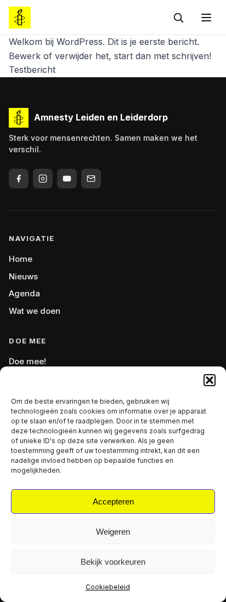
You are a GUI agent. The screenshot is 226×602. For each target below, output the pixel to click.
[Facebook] (19, 178)
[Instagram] (43, 178)
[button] (209, 380)
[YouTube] (67, 178)
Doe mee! (27, 361)
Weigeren (113, 531)
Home (20, 259)
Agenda (24, 293)
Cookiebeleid (108, 587)
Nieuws (23, 276)
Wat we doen (34, 311)
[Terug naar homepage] (20, 17)
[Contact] (91, 178)
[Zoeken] (178, 17)
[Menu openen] (206, 17)
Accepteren (113, 501)
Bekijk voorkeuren (113, 561)
